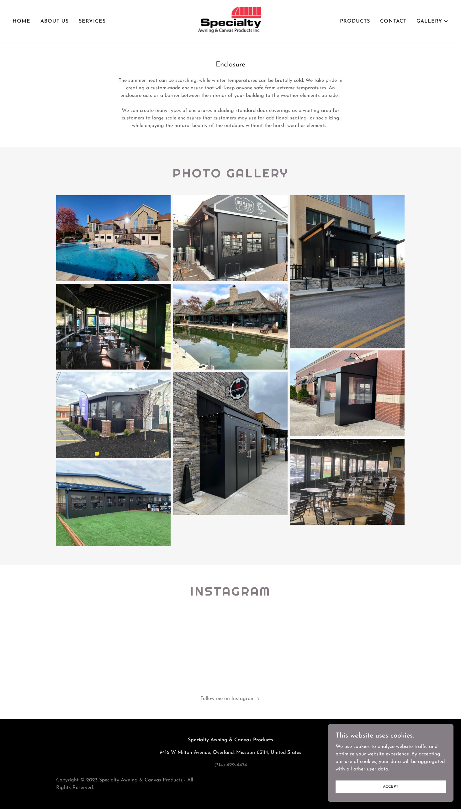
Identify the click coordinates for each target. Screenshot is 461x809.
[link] (230, 21)
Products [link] (355, 21)
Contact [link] (393, 21)
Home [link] (21, 21)
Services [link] (92, 21)
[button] (432, 21)
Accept (391, 786)
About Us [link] (54, 21)
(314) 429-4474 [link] (230, 765)
